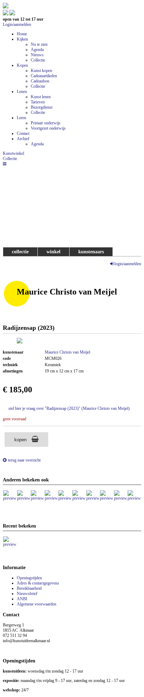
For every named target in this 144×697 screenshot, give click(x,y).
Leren (21, 117)
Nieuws (37, 54)
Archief (23, 138)
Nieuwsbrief (27, 593)
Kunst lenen (41, 96)
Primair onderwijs (45, 123)
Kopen (22, 65)
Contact (23, 133)
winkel (53, 251)
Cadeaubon (40, 81)
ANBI (22, 598)
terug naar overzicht (24, 460)
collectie (20, 251)
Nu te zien (39, 44)
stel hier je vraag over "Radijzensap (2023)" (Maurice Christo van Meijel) (69, 408)
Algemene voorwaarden (36, 604)
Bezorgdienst (41, 107)
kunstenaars (91, 251)
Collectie (38, 60)
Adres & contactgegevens (38, 583)
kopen (21, 439)
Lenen (22, 91)
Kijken (22, 39)
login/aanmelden (127, 263)
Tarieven (38, 102)
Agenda (37, 49)
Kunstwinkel (13, 153)
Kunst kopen (41, 70)
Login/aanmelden (17, 24)
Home (22, 33)
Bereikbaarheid (29, 588)
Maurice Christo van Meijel (67, 352)
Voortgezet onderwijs (48, 128)
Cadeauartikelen (44, 75)
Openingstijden (29, 577)
